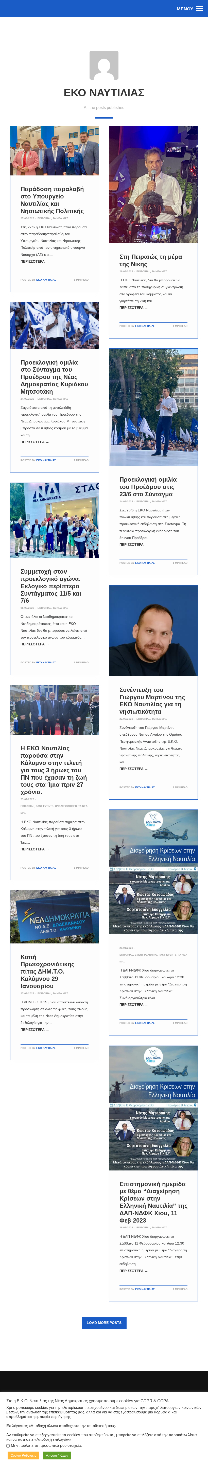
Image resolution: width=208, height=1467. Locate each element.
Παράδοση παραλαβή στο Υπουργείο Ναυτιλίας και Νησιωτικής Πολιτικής (52, 200)
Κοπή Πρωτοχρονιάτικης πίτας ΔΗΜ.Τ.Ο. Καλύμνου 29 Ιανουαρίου (47, 971)
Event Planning (146, 954)
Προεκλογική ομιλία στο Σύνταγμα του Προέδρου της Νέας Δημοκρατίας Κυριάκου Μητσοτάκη (54, 377)
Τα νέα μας (60, 218)
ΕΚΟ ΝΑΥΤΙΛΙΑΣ (46, 279)
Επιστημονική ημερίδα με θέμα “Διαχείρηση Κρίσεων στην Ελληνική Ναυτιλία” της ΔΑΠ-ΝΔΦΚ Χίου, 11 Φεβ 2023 (153, 1202)
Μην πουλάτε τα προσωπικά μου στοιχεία (46, 1445)
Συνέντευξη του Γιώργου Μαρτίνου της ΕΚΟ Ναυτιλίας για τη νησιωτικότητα (152, 700)
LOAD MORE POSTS (104, 1323)
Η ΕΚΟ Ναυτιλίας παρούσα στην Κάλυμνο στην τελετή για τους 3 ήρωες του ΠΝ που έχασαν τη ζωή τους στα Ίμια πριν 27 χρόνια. (54, 770)
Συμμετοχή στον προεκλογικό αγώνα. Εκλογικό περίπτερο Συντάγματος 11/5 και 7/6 (51, 586)
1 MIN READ (81, 279)
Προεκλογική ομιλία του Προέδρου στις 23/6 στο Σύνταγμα (148, 487)
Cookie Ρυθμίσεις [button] (23, 1455)
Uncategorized (66, 806)
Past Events (45, 806)
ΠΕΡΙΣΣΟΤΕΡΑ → (35, 261)
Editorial (44, 218)
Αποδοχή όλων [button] (57, 1455)
